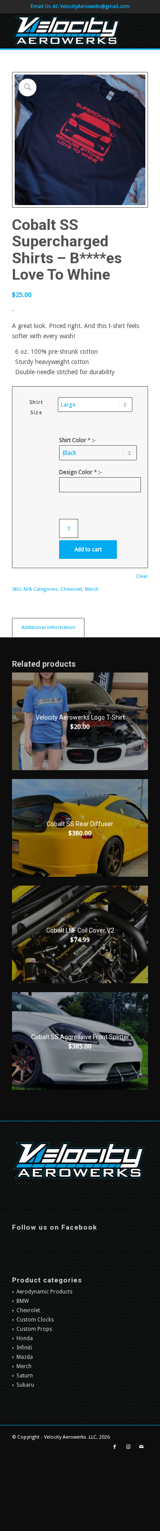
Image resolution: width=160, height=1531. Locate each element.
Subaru (25, 1385)
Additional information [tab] (48, 627)
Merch (92, 589)
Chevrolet (71, 589)
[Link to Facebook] (114, 1447)
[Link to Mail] (141, 1447)
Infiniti (24, 1348)
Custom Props (34, 1329)
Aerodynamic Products (44, 1292)
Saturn (24, 1376)
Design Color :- (80, 472)
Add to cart (88, 549)
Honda (24, 1338)
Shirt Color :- (77, 440)
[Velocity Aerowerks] (66, 30)
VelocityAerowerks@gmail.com (95, 6)
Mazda (24, 1357)
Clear (142, 576)
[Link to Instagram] (128, 1447)
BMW (22, 1301)
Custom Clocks (35, 1320)
